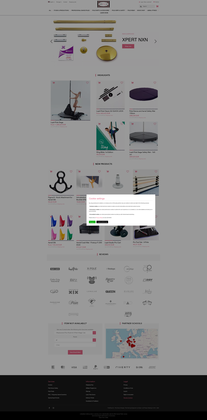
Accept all (92, 222)
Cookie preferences (102, 222)
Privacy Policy (99, 217)
